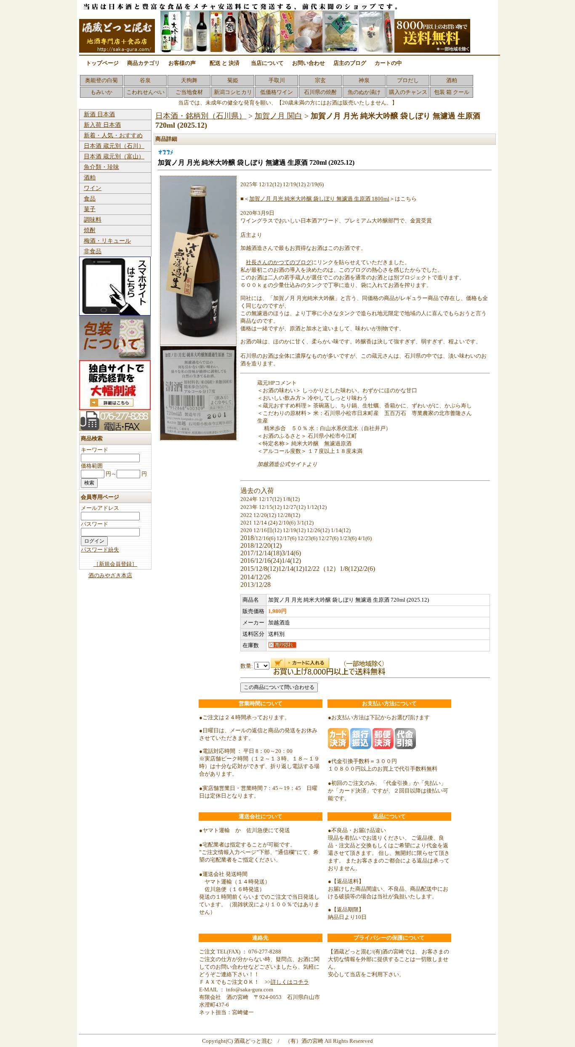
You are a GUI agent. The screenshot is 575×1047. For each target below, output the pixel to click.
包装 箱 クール (451, 92)
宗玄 (320, 80)
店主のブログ (349, 63)
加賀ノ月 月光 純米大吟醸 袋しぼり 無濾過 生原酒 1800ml (319, 198)
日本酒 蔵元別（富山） (114, 156)
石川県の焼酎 (320, 92)
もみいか (101, 92)
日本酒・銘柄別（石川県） (200, 116)
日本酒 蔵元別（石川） (114, 146)
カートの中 (388, 63)
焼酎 (90, 230)
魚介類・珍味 (101, 167)
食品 (90, 198)
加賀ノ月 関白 (278, 116)
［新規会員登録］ (115, 564)
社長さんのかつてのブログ (278, 262)
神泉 (364, 80)
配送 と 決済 (225, 63)
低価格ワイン (276, 92)
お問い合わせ (308, 63)
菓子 (90, 209)
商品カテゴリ (143, 63)
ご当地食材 (189, 92)
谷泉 (145, 80)
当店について (267, 63)
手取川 (277, 80)
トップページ (102, 63)
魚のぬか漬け (364, 92)
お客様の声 (182, 63)
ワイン (92, 188)
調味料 (92, 220)
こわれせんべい (145, 92)
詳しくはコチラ (290, 982)
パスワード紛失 (100, 549)
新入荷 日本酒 (102, 125)
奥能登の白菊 (101, 80)
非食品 (92, 251)
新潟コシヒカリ (233, 92)
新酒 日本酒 (99, 114)
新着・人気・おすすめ (113, 135)
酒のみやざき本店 (110, 575)
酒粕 (451, 80)
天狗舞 (189, 80)
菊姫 (232, 80)
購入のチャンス (408, 92)
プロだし (408, 80)
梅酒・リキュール (107, 241)
